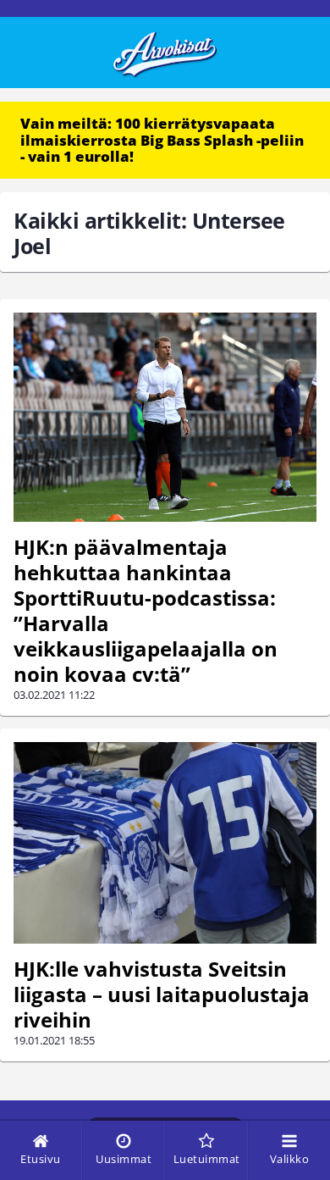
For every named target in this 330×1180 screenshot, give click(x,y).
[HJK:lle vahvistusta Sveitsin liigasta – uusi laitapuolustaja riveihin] (165, 843)
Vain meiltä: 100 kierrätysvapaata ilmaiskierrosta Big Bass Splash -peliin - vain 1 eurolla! (162, 140)
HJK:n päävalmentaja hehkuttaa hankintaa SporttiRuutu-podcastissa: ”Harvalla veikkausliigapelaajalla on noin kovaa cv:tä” (146, 610)
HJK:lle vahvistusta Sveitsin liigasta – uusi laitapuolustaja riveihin (162, 994)
